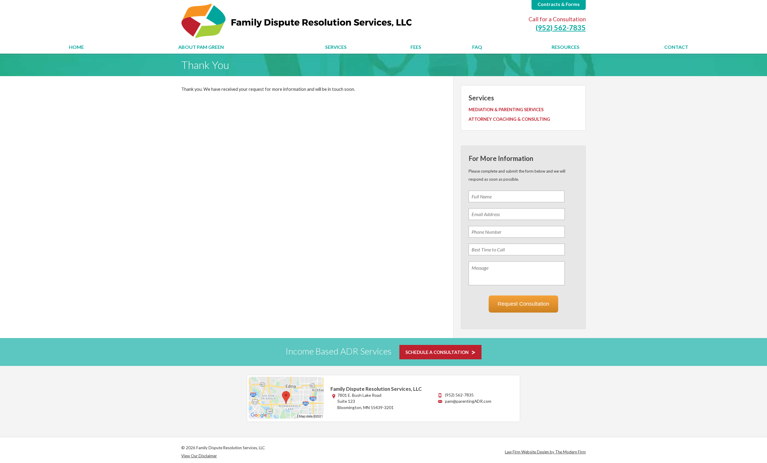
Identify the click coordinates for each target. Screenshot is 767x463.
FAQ (477, 47)
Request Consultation (523, 304)
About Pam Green (201, 47)
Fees (415, 47)
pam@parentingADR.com (468, 401)
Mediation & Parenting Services (506, 109)
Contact (676, 47)
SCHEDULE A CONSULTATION (437, 352)
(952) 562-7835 (561, 27)
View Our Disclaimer (199, 455)
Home (76, 47)
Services (336, 47)
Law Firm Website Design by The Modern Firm (545, 452)
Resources (565, 47)
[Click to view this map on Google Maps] (286, 417)
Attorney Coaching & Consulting (509, 119)
